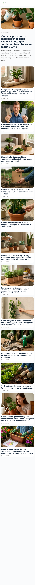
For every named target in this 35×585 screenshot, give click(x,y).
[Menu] (32, 3)
